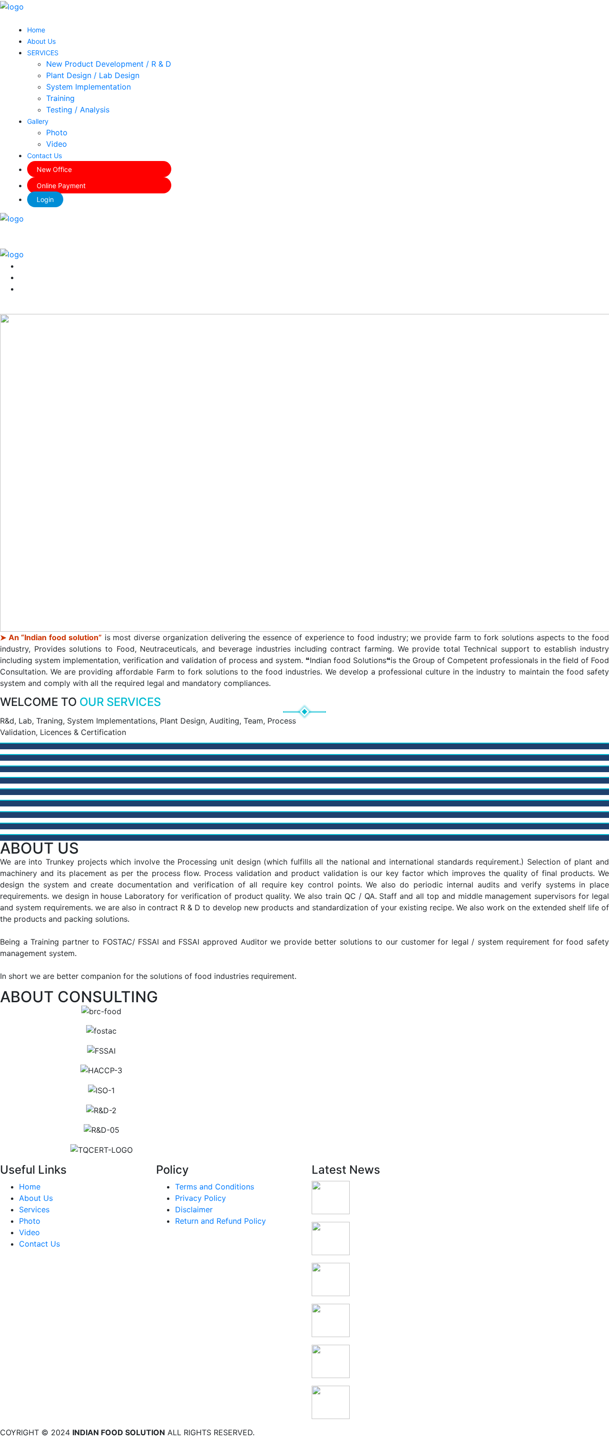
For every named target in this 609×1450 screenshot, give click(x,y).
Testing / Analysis (77, 109)
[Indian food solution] (12, 5)
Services (34, 1209)
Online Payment (61, 185)
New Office (54, 169)
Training (60, 98)
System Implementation (88, 86)
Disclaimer (194, 1209)
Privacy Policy (200, 1198)
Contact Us (44, 155)
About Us (41, 41)
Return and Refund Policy (220, 1221)
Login (45, 199)
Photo (57, 132)
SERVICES (43, 53)
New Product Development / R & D (108, 64)
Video (56, 144)
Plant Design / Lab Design (92, 75)
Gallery (38, 121)
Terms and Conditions (214, 1186)
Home (36, 30)
